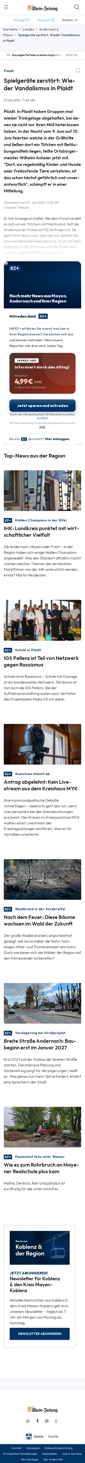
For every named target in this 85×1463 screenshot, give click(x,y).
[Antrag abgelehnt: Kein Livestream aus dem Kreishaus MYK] (42, 743)
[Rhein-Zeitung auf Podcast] (56, 1421)
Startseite (10, 29)
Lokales (28, 29)
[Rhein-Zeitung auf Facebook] (37, 1421)
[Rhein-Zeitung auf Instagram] (46, 1421)
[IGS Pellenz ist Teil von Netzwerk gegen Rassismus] (42, 619)
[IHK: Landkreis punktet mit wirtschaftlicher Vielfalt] (42, 490)
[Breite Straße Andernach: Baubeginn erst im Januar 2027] (42, 1002)
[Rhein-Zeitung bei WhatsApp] (28, 1421)
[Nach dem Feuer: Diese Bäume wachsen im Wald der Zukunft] (42, 879)
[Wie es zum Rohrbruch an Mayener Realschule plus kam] (42, 1126)
